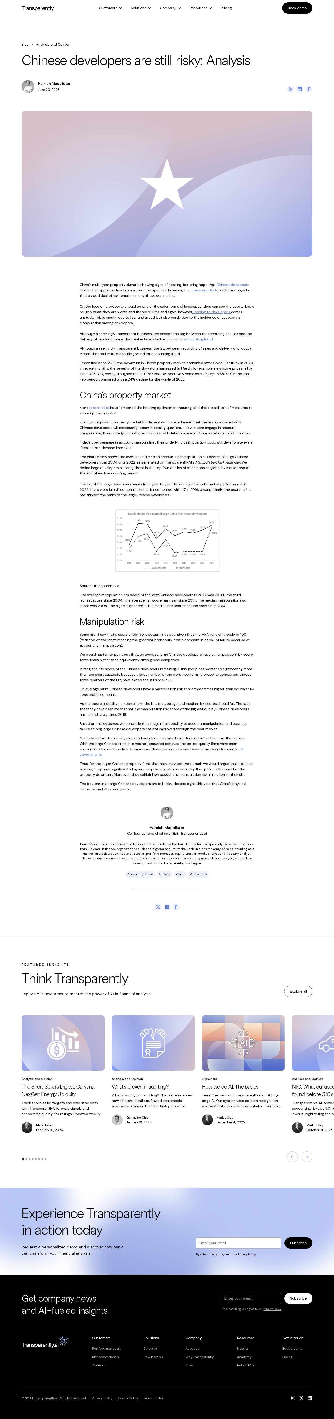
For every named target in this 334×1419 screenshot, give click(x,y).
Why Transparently (200, 1357)
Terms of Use (153, 1398)
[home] (38, 7)
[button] (110, 8)
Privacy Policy (102, 1398)
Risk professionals (105, 1357)
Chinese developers (233, 284)
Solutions (151, 1348)
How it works (153, 1357)
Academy (244, 1357)
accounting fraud (198, 339)
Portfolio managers (106, 1348)
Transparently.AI (204, 290)
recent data (99, 407)
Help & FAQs (246, 1365)
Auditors (98, 1365)
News (190, 1365)
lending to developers (212, 312)
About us (192, 1348)
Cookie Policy (128, 1398)
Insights (243, 1348)
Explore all (298, 991)
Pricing (226, 7)
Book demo (297, 7)
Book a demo (292, 1348)
